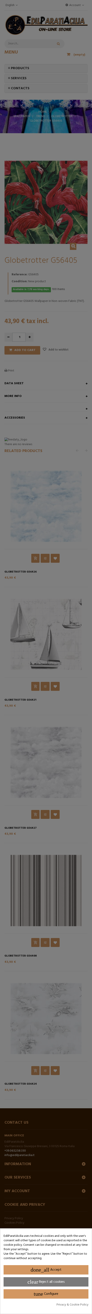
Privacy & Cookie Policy (72, 1305)
